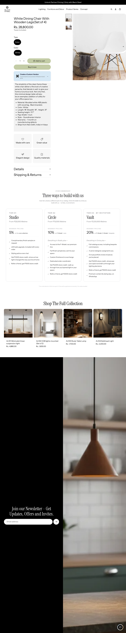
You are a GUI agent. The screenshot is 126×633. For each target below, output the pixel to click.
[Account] (115, 9)
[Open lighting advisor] (120, 627)
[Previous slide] (75, 47)
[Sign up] (56, 522)
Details (19, 169)
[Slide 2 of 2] (69, 26)
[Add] (29, 334)
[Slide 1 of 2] (69, 17)
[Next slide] (124, 47)
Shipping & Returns (27, 175)
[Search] (111, 9)
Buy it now (32, 67)
